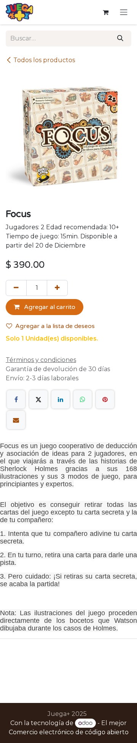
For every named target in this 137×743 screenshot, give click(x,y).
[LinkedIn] (60, 399)
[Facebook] (16, 399)
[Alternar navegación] (123, 12)
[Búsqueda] (120, 39)
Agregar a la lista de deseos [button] (55, 326)
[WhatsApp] (82, 399)
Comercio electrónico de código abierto (69, 732)
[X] (38, 399)
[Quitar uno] (16, 288)
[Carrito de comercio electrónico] (105, 12)
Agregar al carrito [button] (48, 307)
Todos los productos (44, 60)
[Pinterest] (105, 399)
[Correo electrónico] (16, 420)
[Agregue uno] (57, 288)
